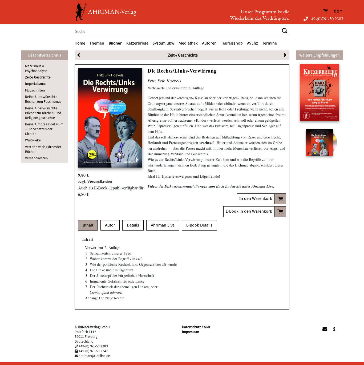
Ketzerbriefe (137, 43)
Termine (269, 43)
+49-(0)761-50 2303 (326, 18)
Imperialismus (35, 83)
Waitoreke (33, 140)
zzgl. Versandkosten (95, 181)
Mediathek (188, 43)
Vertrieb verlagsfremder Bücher (43, 149)
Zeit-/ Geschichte (38, 77)
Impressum (190, 331)
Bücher (115, 43)
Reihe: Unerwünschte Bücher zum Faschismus (43, 99)
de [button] (336, 11)
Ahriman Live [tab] (163, 225)
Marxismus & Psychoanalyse (36, 68)
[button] (294, 328)
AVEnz (252, 43)
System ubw (163, 43)
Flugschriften (35, 90)
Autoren (209, 43)
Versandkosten (36, 158)
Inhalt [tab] (88, 225)
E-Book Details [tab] (199, 225)
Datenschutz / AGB (196, 326)
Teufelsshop (232, 43)
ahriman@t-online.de (94, 355)
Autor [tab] (110, 225)
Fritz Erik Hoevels (164, 80)
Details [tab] (133, 225)
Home (80, 43)
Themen (97, 43)
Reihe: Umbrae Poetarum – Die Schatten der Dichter (44, 129)
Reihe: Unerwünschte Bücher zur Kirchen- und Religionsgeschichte (43, 113)
